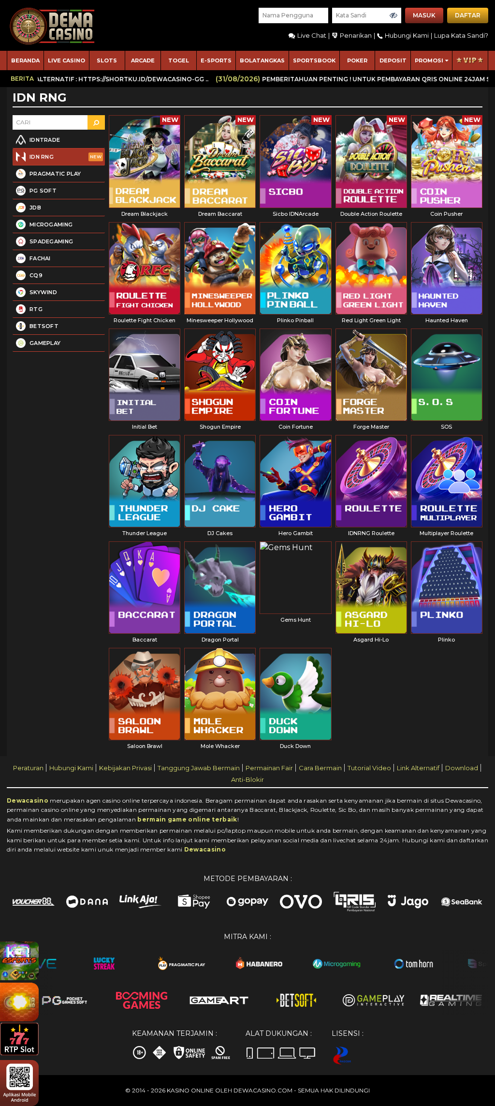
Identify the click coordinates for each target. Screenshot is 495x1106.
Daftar (467, 15)
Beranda (25, 60)
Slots (107, 60)
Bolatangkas (262, 60)
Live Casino (66, 60)
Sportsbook (314, 60)
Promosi (429, 60)
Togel (178, 60)
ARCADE (143, 60)
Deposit (393, 60)
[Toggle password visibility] (393, 15)
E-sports (216, 60)
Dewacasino (27, 800)
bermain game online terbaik (187, 819)
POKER (357, 60)
